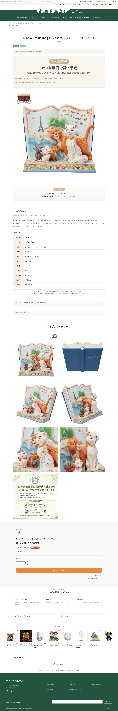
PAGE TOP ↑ (109, 708)
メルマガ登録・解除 (96, 684)
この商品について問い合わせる (23, 616)
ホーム (9, 23)
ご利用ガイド (44, 17)
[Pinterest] (11, 691)
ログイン (101, 1)
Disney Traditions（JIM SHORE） (21, 23)
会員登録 (112, 1)
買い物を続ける (65, 616)
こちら (77, 670)
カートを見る (50, 689)
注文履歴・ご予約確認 (86, 1)
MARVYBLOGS (95, 681)
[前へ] (6, 636)
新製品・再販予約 (22, 17)
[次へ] (112, 636)
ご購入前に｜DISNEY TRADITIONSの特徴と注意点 (31, 302)
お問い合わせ (55, 17)
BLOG (64, 17)
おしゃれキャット (36, 23)
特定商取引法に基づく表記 (95, 578)
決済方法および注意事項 (22, 312)
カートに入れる (60, 570)
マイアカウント (74, 17)
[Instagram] (7, 691)
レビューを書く (60, 664)
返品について (98, 575)
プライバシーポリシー (74, 686)
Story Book (16, 25)
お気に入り (34, 17)
